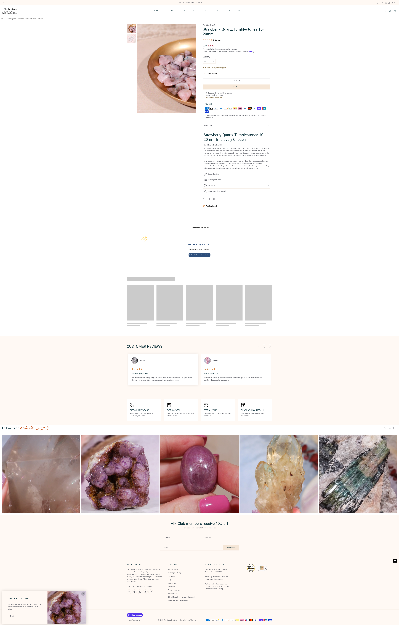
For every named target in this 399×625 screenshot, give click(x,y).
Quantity (206, 57)
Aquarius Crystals (11, 19)
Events (207, 11)
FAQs (169, 580)
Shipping (218, 49)
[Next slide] (378, 3)
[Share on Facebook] (209, 199)
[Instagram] (389, 2)
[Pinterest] (386, 2)
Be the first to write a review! (199, 255)
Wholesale (171, 576)
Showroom (197, 11)
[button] (236, 80)
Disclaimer (171, 587)
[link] (389, 428)
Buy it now (236, 87)
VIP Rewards (240, 11)
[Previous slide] (3, 3)
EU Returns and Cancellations (178, 600)
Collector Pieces (170, 11)
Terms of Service (174, 590)
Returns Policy (173, 569)
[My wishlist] (395, 561)
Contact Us (172, 583)
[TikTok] (392, 2)
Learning (216, 11)
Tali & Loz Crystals (170, 620)
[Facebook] (382, 2)
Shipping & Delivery (174, 573)
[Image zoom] (166, 68)
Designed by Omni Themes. (187, 620)
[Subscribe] (39, 616)
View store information (214, 97)
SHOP (156, 11)
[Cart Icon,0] (394, 11)
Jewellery (183, 11)
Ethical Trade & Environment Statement (181, 597)
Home (2, 19)
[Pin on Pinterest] (214, 199)
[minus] (205, 61)
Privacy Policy (172, 594)
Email (12, 616)
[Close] (83, 594)
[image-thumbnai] (131, 28)
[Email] (395, 2)
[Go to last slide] (264, 346)
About (228, 11)
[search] (385, 11)
